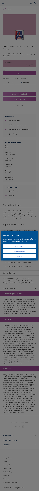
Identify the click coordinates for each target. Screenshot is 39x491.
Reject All (19, 256)
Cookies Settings (19, 246)
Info (26, 241)
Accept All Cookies (19, 251)
